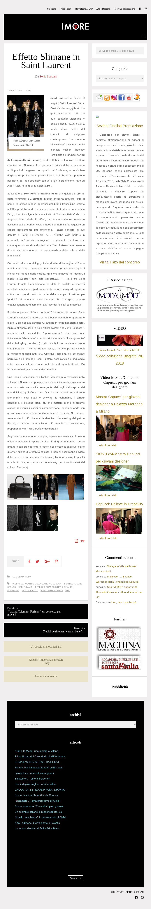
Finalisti (115, 126)
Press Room (65, 9)
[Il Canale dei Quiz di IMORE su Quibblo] (136, 99)
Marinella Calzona (106, 592)
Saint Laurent (30, 590)
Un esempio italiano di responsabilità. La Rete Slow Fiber (38, 812)
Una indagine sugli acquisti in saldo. (35, 784)
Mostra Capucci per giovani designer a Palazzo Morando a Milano (119, 404)
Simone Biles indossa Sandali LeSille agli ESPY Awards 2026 (38, 768)
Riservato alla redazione (124, 9)
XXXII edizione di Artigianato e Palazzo (37, 822)
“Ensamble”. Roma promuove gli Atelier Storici (37, 801)
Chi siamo (51, 9)
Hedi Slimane (25, 587)
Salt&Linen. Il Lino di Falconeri (32, 778)
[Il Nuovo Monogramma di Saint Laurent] (20, 530)
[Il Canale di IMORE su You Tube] (129, 99)
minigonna (13, 590)
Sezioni (102, 126)
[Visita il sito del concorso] (97, 117)
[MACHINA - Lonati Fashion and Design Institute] (119, 650)
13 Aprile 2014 (14, 90)
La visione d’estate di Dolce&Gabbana (37, 828)
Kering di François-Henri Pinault (53, 587)
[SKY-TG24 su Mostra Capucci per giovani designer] (119, 490)
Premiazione (133, 126)
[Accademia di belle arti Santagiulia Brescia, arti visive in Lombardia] (119, 670)
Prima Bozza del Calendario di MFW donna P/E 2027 (40, 757)
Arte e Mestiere (103, 9)
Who (67, 590)
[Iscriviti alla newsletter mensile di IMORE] (99, 99)
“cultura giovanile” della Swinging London (37, 584)
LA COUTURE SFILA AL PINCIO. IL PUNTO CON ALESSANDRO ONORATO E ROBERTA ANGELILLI (40, 790)
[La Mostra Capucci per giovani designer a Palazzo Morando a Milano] (119, 440)
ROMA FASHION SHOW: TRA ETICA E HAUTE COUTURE (37, 762)
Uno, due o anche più (123, 602)
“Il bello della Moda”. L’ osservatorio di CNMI (40, 817)
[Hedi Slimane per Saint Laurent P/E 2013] (71, 499)
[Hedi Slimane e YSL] (46, 530)
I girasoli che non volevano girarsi (34, 773)
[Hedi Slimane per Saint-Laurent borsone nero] (20, 499)
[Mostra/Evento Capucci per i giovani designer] (119, 532)
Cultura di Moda (22, 577)
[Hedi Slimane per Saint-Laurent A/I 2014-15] (46, 499)
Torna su (74, 878)
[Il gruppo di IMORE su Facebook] (121, 99)
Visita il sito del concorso (120, 262)
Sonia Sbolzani (48, 76)
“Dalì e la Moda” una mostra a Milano (36, 750)
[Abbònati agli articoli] (106, 99)
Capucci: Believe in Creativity (119, 504)
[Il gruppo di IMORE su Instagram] (114, 99)
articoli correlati (107, 445)
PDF (82, 541)
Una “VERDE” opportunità (122, 586)
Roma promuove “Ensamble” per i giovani (39, 806)
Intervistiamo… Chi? (84, 9)
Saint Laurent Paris (52, 590)
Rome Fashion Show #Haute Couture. (37, 795)
